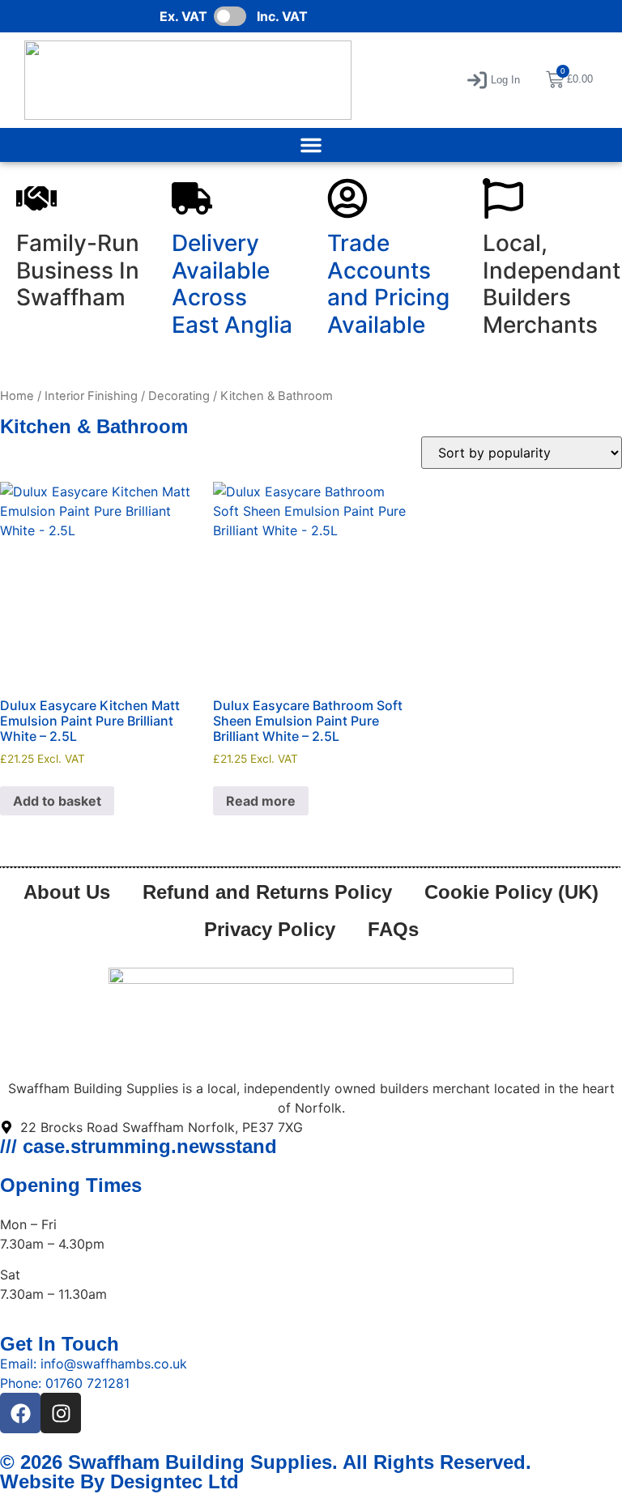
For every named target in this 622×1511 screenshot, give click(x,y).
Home (17, 396)
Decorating (179, 396)
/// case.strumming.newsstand (138, 1146)
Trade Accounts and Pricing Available (388, 283)
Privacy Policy (269, 929)
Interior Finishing (91, 396)
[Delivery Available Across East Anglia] (192, 198)
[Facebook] (20, 1413)
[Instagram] (60, 1413)
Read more (261, 801)
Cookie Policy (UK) (511, 892)
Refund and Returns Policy (267, 892)
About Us (66, 892)
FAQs (393, 929)
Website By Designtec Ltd (119, 1481)
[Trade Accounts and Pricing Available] (347, 198)
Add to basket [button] (57, 801)
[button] (493, 80)
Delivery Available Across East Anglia (232, 283)
